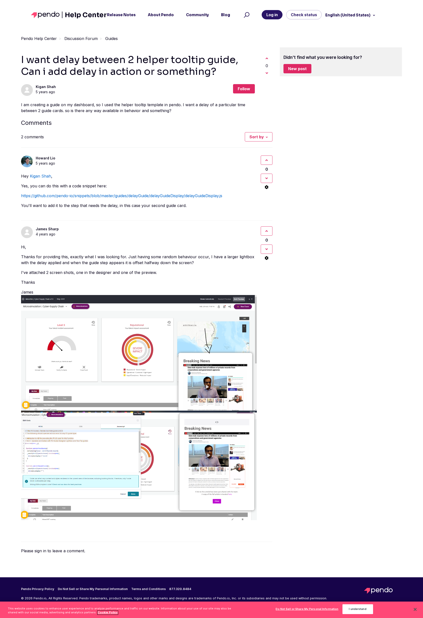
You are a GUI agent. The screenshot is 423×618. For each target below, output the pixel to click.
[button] (245, 15)
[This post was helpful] (266, 58)
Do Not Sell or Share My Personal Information (307, 609)
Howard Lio (45, 158)
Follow (244, 88)
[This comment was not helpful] (266, 178)
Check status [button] (304, 14)
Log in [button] (272, 14)
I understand (357, 609)
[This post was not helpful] (266, 73)
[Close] (415, 609)
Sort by (256, 136)
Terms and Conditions (148, 589)
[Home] (46, 15)
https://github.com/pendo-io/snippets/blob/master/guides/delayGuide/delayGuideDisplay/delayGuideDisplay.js (121, 195)
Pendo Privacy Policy (37, 589)
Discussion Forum (81, 38)
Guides (111, 38)
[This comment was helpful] (266, 160)
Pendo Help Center (39, 38)
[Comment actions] (266, 187)
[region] (211, 610)
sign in (40, 550)
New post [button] (297, 68)
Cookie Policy (108, 612)
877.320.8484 (180, 589)
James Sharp (47, 229)
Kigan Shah (46, 87)
